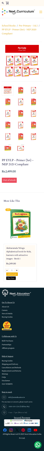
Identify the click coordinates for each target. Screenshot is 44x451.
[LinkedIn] (29, 430)
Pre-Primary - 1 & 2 (28, 25)
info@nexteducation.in (16, 397)
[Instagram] (11, 430)
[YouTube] (35, 430)
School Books (9, 25)
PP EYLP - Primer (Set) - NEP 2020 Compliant (19, 31)
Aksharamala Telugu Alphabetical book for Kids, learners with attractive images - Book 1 (18, 253)
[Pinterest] (23, 430)
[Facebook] (4, 430)
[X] (17, 430)
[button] (5, 307)
